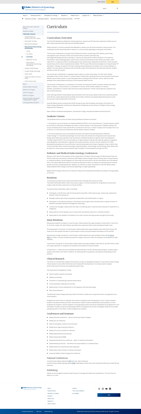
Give (112, 2)
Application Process (31, 59)
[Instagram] (103, 389)
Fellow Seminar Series (30, 81)
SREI (69, 361)
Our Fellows (29, 54)
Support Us (85, 15)
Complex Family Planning (31, 68)
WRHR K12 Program (28, 95)
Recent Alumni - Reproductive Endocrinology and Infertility (33, 64)
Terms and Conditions (78, 391)
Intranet (74, 388)
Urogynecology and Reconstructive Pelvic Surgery (32, 37)
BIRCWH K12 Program (29, 89)
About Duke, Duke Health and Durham (31, 27)
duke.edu (38, 411)
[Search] (117, 8)
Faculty (28, 51)
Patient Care (74, 15)
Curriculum (29, 57)
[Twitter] (99, 389)
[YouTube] (106, 389)
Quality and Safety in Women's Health (33, 77)
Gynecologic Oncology (31, 41)
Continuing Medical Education (31, 102)
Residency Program (28, 31)
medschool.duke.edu (27, 411)
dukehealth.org (48, 411)
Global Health (28, 74)
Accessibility (75, 393)
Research (64, 15)
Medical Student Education (30, 87)
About (25, 15)
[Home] (38, 8)
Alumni (25, 84)
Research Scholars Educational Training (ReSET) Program (31, 99)
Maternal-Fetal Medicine (31, 44)
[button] (42, 26)
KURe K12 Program (28, 92)
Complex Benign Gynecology (32, 71)
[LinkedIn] (110, 389)
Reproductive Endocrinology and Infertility (33, 47)
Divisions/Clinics (35, 15)
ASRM (73, 363)
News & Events (97, 15)
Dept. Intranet (101, 2)
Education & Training (50, 15)
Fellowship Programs (29, 34)
